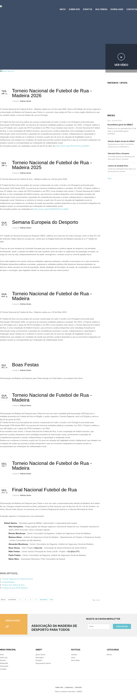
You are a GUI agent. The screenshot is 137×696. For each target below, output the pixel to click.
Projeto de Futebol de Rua (13, 585)
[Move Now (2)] (7, 71)
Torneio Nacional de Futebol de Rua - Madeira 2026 (52, 93)
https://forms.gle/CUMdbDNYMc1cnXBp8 (51, 209)
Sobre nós (74, 9)
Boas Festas (25, 364)
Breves (109, 655)
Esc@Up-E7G (73, 551)
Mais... (110, 178)
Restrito (78, 687)
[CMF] (110, 89)
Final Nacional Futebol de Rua (44, 489)
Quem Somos (40, 655)
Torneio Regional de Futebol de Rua (17, 579)
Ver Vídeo (121, 65)
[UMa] (110, 94)
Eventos (87, 9)
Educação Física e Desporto (118, 153)
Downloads (117, 9)
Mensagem (40, 658)
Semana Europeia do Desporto (45, 222)
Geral (73, 658)
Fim (51, 599)
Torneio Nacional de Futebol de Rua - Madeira (52, 296)
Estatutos (39, 660)
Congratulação (8, 582)
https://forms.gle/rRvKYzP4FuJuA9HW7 (73, 146)
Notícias (74, 655)
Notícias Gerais (25, 101)
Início (63, 9)
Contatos (131, 9)
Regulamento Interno (43, 663)
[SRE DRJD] (113, 103)
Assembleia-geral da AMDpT (120, 125)
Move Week (75, 660)
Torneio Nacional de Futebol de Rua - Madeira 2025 (52, 165)
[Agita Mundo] (113, 100)
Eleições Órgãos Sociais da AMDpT (121, 141)
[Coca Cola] (112, 97)
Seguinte (43, 599)
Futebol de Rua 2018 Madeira (15, 588)
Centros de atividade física (118, 166)
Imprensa (69, 687)
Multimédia (101, 9)
